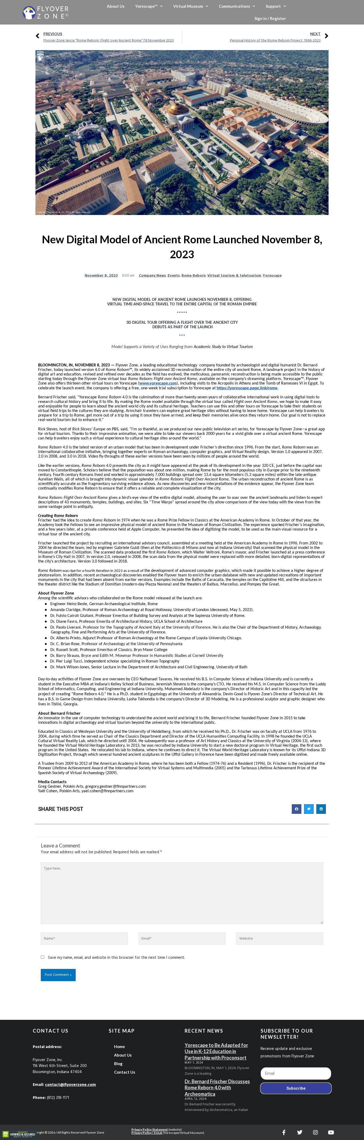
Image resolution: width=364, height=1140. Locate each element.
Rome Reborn (193, 276)
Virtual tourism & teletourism (234, 276)
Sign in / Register (270, 18)
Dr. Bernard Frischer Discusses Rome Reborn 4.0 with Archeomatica (217, 1087)
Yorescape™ (146, 6)
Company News (152, 276)
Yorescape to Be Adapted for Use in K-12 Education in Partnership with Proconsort (216, 1051)
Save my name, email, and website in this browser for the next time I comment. (116, 958)
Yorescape (272, 276)
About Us (115, 6)
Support (273, 6)
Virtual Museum (188, 6)
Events (174, 276)
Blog (118, 1063)
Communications (234, 6)
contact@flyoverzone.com (70, 1085)
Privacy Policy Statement (149, 1129)
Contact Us (124, 1072)
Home (119, 1046)
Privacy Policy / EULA (146, 1133)
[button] (296, 809)
